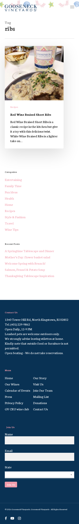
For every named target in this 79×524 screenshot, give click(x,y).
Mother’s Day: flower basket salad (27, 257)
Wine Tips (11, 229)
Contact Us (40, 409)
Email (8, 450)
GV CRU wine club (17, 409)
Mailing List (41, 396)
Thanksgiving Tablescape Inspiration (29, 275)
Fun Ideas (11, 192)
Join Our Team (43, 390)
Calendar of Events (17, 390)
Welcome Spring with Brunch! (25, 263)
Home (9, 204)
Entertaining (13, 179)
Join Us (11, 484)
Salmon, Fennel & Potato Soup (25, 269)
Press (8, 396)
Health (9, 198)
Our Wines (12, 384)
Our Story (40, 378)
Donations (40, 402)
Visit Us (38, 384)
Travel (9, 223)
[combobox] (39, 475)
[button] (72, 7)
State (8, 467)
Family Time (13, 185)
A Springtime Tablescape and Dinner (29, 250)
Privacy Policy (14, 402)
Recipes (14, 106)
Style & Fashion (15, 217)
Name (9, 434)
